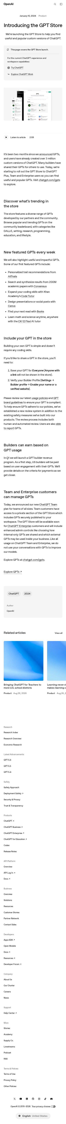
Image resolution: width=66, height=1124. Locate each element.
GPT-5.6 (7, 760)
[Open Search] (55, 4)
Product (42, 16)
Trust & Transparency (13, 806)
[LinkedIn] (27, 1099)
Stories (7, 1028)
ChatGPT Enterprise (14, 833)
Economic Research (13, 745)
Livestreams (9, 1047)
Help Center (10, 1013)
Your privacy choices (41, 1106)
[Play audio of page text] (6, 137)
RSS (6, 1059)
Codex (7, 845)
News (6, 998)
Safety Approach (11, 787)
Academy (8, 1034)
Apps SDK (9, 940)
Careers (7, 992)
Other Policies (10, 1086)
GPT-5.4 (7, 772)
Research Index (11, 732)
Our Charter (9, 985)
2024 (27, 593)
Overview (8, 867)
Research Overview (12, 738)
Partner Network (11, 918)
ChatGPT (14, 593)
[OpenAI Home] (8, 4)
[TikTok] (45, 1099)
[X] (14, 1099)
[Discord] (51, 1099)
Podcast (7, 1053)
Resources (8, 906)
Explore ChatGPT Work (22, 74)
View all (58, 633)
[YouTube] (20, 1099)
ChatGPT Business (13, 827)
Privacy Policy (10, 1080)
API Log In (9, 873)
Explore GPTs (13, 572)
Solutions (8, 900)
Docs (7, 879)
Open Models (10, 946)
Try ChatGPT (15, 67)
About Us (8, 979)
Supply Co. (8, 1040)
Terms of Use (9, 1074)
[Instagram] (39, 1099)
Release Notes (10, 851)
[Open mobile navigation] (61, 4)
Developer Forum (12, 964)
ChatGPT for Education (15, 839)
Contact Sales (10, 924)
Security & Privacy (12, 799)
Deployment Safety (13, 793)
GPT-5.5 (7, 766)
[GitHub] (33, 1099)
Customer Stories (11, 912)
